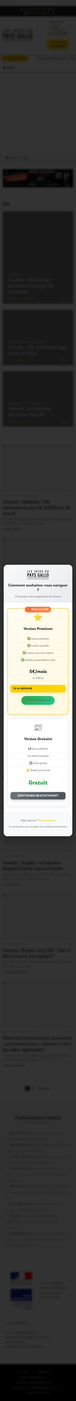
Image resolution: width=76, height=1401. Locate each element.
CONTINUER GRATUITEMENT (38, 795)
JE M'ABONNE (22, 688)
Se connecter (47, 820)
